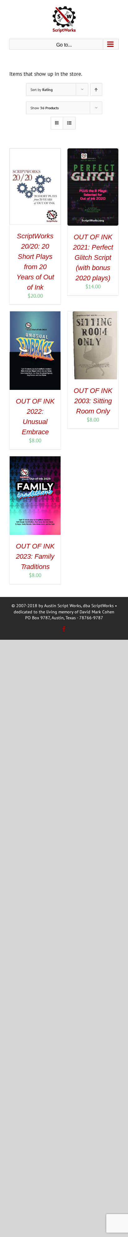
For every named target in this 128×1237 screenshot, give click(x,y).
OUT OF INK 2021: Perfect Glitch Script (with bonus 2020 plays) (93, 257)
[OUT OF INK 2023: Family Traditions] (35, 459)
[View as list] (69, 123)
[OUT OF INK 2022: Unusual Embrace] (35, 314)
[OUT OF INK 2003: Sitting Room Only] (92, 314)
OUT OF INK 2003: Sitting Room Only (93, 401)
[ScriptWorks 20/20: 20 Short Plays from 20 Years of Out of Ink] (35, 151)
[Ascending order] (96, 89)
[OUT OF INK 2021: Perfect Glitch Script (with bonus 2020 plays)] (92, 151)
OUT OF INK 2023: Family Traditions (35, 556)
